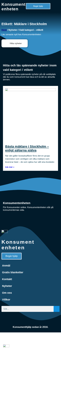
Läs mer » (9, 167)
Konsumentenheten (13, 6)
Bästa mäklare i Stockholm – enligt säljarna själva (27, 148)
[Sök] (57, 309)
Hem (4, 30)
